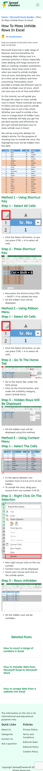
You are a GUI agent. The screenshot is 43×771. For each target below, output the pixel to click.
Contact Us (7, 739)
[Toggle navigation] (37, 4)
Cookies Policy (30, 751)
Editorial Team (30, 742)
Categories (7, 734)
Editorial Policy (30, 747)
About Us (6, 729)
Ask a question (9, 743)
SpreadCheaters (15, 36)
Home (4, 17)
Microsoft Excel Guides (22, 17)
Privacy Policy (30, 729)
